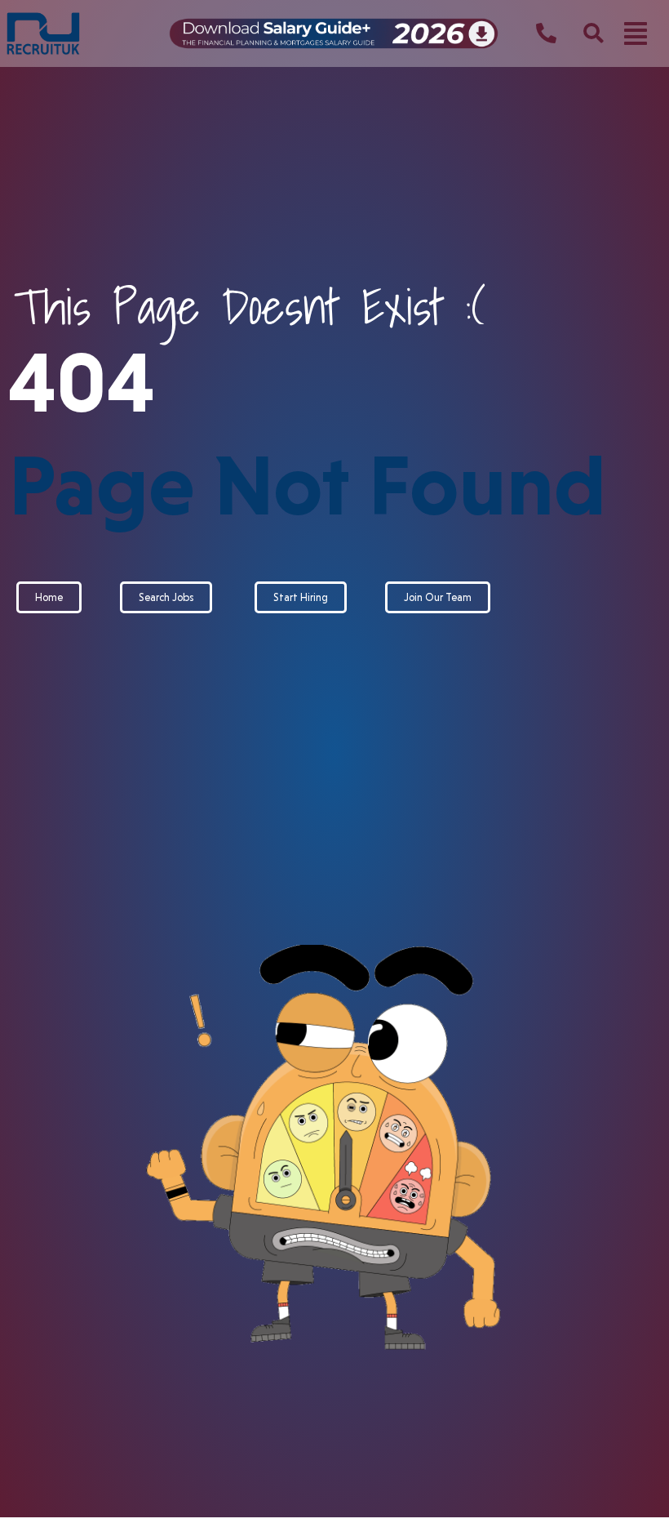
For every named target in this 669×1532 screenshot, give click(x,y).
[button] (635, 33)
